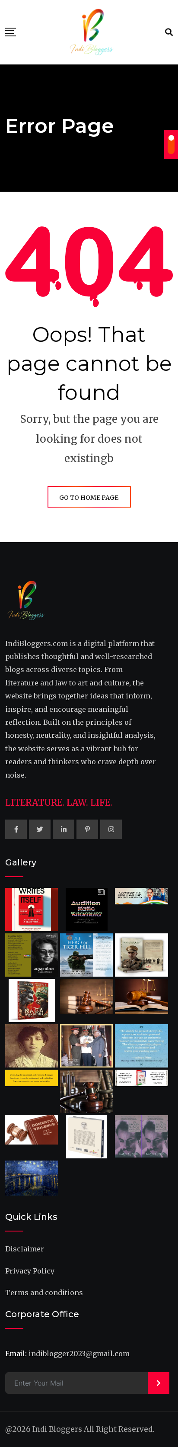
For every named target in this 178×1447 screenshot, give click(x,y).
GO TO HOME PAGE (88, 498)
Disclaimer (24, 1248)
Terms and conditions (44, 1292)
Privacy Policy (29, 1271)
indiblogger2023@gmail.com (79, 1353)
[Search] (169, 32)
